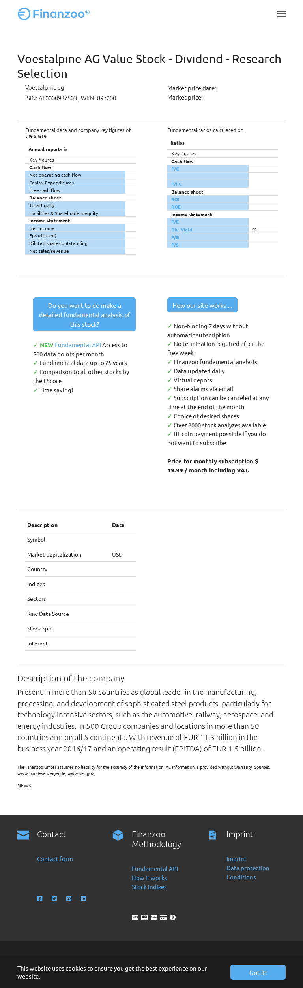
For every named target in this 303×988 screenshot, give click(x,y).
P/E (175, 221)
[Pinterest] (69, 898)
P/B (175, 237)
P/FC (176, 184)
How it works (149, 877)
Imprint (236, 858)
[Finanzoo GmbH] (55, 14)
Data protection (247, 867)
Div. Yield (181, 229)
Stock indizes (149, 886)
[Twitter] (55, 898)
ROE (176, 206)
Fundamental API (78, 344)
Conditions (241, 877)
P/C (175, 169)
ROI (175, 199)
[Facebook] (40, 898)
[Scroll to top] (286, 971)
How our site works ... (202, 305)
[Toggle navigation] (281, 14)
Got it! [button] (258, 972)
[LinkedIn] (84, 898)
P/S (175, 244)
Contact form (55, 858)
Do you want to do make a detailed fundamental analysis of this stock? (84, 314)
